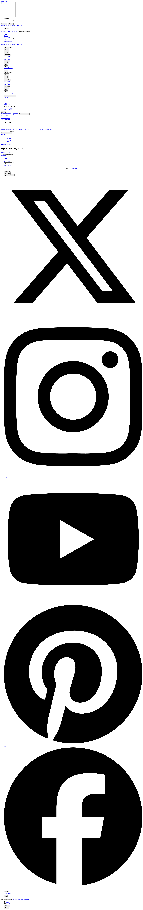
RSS (6, 896)
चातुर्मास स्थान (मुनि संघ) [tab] (17, 129)
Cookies (6, 894)
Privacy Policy (8, 893)
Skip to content (5, 1)
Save (2, 127)
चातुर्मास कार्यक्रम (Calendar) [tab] (44, 129)
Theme (6, 891)
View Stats (74, 168)
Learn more (4, 24)
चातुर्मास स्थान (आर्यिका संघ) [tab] (30, 129)
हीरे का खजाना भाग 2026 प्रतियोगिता (9, 31)
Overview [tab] (3, 129)
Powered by (21, 899)
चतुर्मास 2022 (5, 119)
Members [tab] (8, 129)
